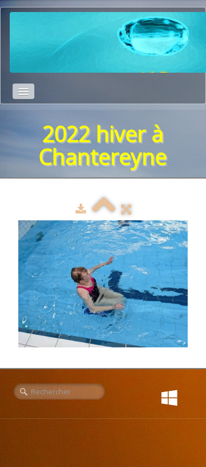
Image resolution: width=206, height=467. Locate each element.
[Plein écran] (126, 209)
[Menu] (23, 91)
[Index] (104, 209)
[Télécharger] (81, 209)
